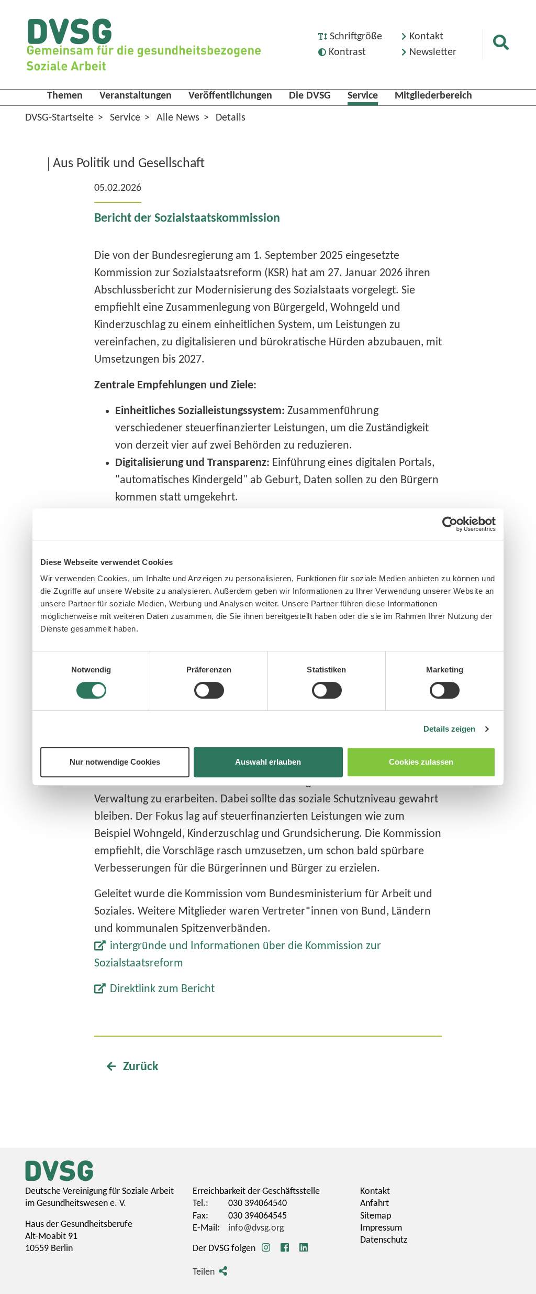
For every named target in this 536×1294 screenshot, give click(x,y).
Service (363, 96)
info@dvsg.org (256, 1228)
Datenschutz (383, 1240)
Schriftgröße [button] (356, 36)
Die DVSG (310, 96)
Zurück (139, 1067)
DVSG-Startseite (59, 118)
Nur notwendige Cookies (115, 761)
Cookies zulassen (421, 761)
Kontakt (426, 36)
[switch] (209, 690)
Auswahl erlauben (268, 761)
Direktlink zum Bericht (162, 989)
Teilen (204, 1272)
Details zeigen (449, 728)
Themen (65, 96)
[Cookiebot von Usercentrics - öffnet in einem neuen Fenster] (450, 524)
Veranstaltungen (135, 96)
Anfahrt (374, 1204)
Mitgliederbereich (433, 96)
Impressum (381, 1228)
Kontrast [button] (347, 52)
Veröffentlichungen (230, 96)
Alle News (178, 118)
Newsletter (432, 52)
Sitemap (375, 1216)
